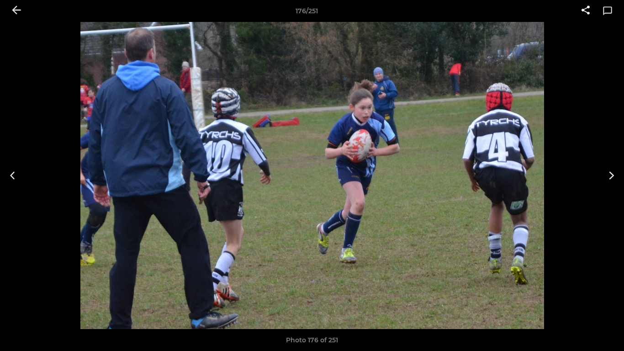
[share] (585, 11)
